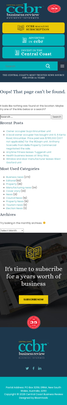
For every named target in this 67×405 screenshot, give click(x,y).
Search (48, 66)
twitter (27, 368)
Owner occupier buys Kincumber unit (28, 131)
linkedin (39, 368)
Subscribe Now (33, 299)
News (9, 194)
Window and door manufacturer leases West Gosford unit (33, 160)
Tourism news (14, 205)
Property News (15, 201)
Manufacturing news (18, 187)
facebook (33, 368)
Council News (14, 198)
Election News (14, 208)
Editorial (11, 180)
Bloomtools (41, 398)
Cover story (13, 191)
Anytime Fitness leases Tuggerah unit (28, 152)
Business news (15, 177)
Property (11, 184)
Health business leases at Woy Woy (27, 155)
